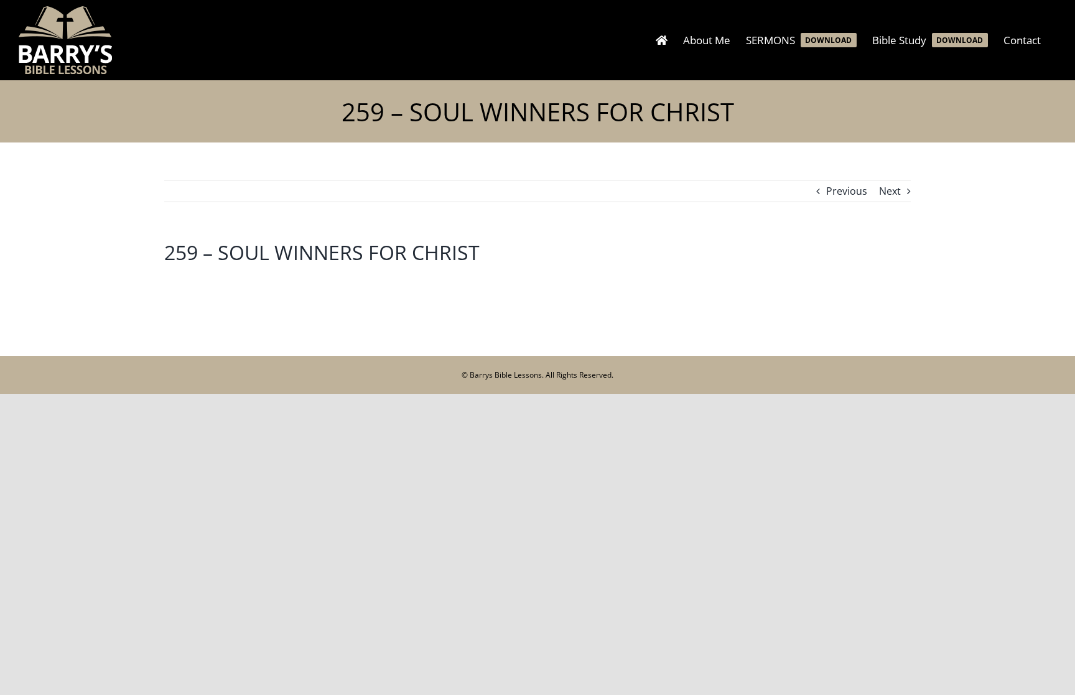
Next (890, 191)
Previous (846, 191)
